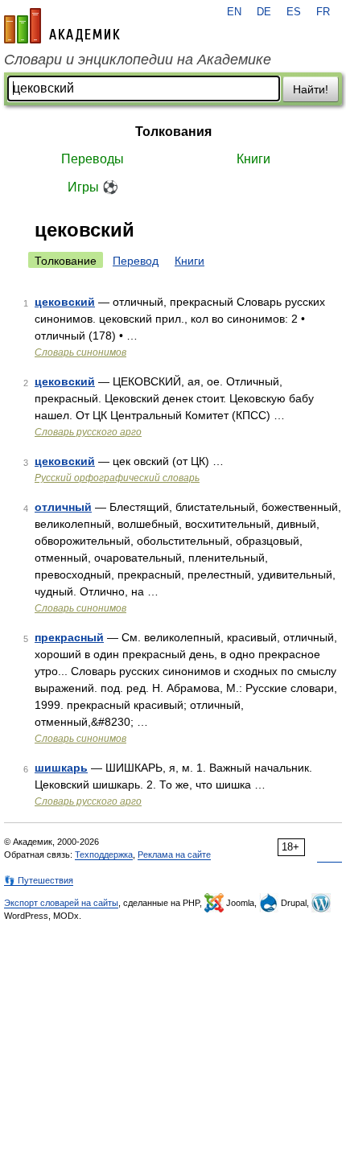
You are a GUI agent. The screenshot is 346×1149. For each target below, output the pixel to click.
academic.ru (62, 25)
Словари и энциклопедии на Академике (137, 59)
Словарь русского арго (88, 432)
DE (264, 12)
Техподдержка (104, 854)
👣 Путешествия (38, 880)
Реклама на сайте (174, 854)
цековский (65, 301)
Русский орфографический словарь (117, 478)
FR (323, 12)
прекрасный (69, 637)
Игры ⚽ (93, 187)
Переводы (92, 159)
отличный (63, 506)
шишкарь (61, 767)
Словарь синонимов (80, 352)
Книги (253, 159)
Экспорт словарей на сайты (61, 903)
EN (234, 12)
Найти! (310, 89)
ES (293, 12)
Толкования (173, 131)
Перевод (136, 260)
